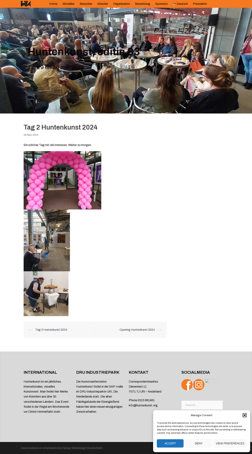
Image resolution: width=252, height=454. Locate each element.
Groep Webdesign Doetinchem (82, 448)
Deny (199, 443)
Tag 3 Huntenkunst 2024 (51, 329)
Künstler (102, 3)
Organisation (121, 3)
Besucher (86, 3)
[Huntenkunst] (26, 3)
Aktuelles (69, 3)
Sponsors (161, 3)
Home (53, 3)
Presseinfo (200, 3)
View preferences (230, 443)
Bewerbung (142, 3)
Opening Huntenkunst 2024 (137, 329)
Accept (170, 443)
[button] (244, 415)
